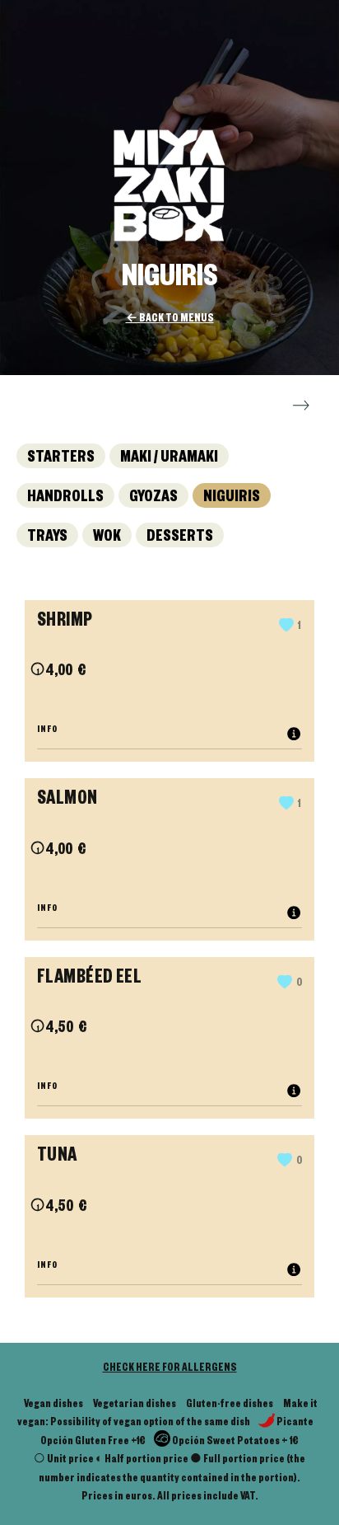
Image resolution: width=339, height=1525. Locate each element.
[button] (290, 628)
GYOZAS (153, 499)
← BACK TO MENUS (170, 320)
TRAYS (47, 538)
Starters (61, 459)
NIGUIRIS (231, 499)
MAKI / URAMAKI (169, 459)
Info (50, 730)
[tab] (169, 731)
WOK (107, 538)
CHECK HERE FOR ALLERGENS (170, 1369)
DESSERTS (179, 538)
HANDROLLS (65, 499)
